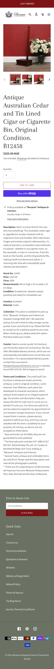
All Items (10, 567)
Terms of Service (14, 592)
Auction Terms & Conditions (20, 609)
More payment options (27, 200)
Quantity (7, 169)
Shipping (21, 158)
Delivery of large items (17, 576)
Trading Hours (13, 601)
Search (9, 534)
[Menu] (49, 14)
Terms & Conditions (16, 551)
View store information (17, 218)
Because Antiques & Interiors (25, 655)
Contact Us (12, 542)
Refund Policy (13, 584)
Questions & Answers (17, 559)
